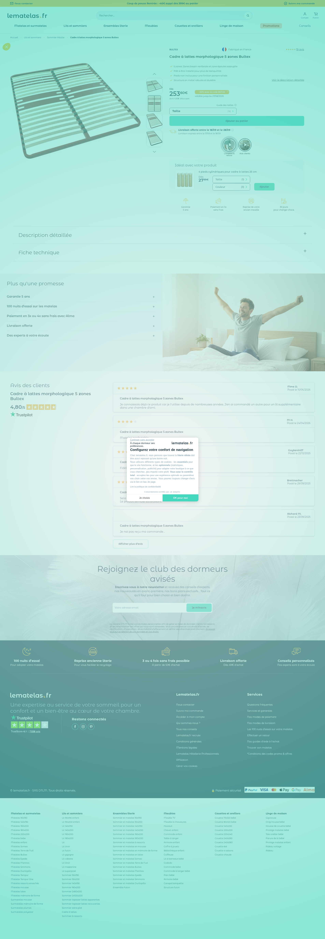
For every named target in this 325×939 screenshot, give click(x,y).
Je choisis (144, 497)
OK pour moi (180, 497)
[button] (6, 490)
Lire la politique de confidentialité (145, 487)
